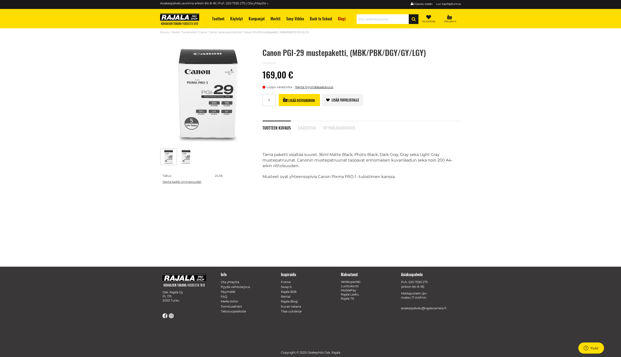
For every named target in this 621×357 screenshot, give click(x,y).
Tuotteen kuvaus (276, 127)
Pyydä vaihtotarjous (235, 287)
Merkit (176, 32)
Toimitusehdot (231, 306)
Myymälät (228, 292)
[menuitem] (218, 18)
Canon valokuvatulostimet (225, 32)
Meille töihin (229, 301)
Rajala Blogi (289, 301)
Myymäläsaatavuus (339, 127)
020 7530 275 (418, 282)
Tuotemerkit (189, 32)
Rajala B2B (288, 292)
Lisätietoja (307, 127)
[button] (186, 157)
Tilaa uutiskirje (291, 311)
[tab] (280, 125)
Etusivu (164, 32)
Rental (285, 296)
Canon (203, 32)
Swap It (286, 287)
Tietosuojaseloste (233, 311)
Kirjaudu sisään (423, 4)
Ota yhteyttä (230, 282)
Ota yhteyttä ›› (258, 3)
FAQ (224, 296)
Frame (286, 282)
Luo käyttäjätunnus (448, 4)
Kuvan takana (291, 306)
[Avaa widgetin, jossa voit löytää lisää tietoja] (591, 348)
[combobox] (384, 19)
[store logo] (182, 20)
